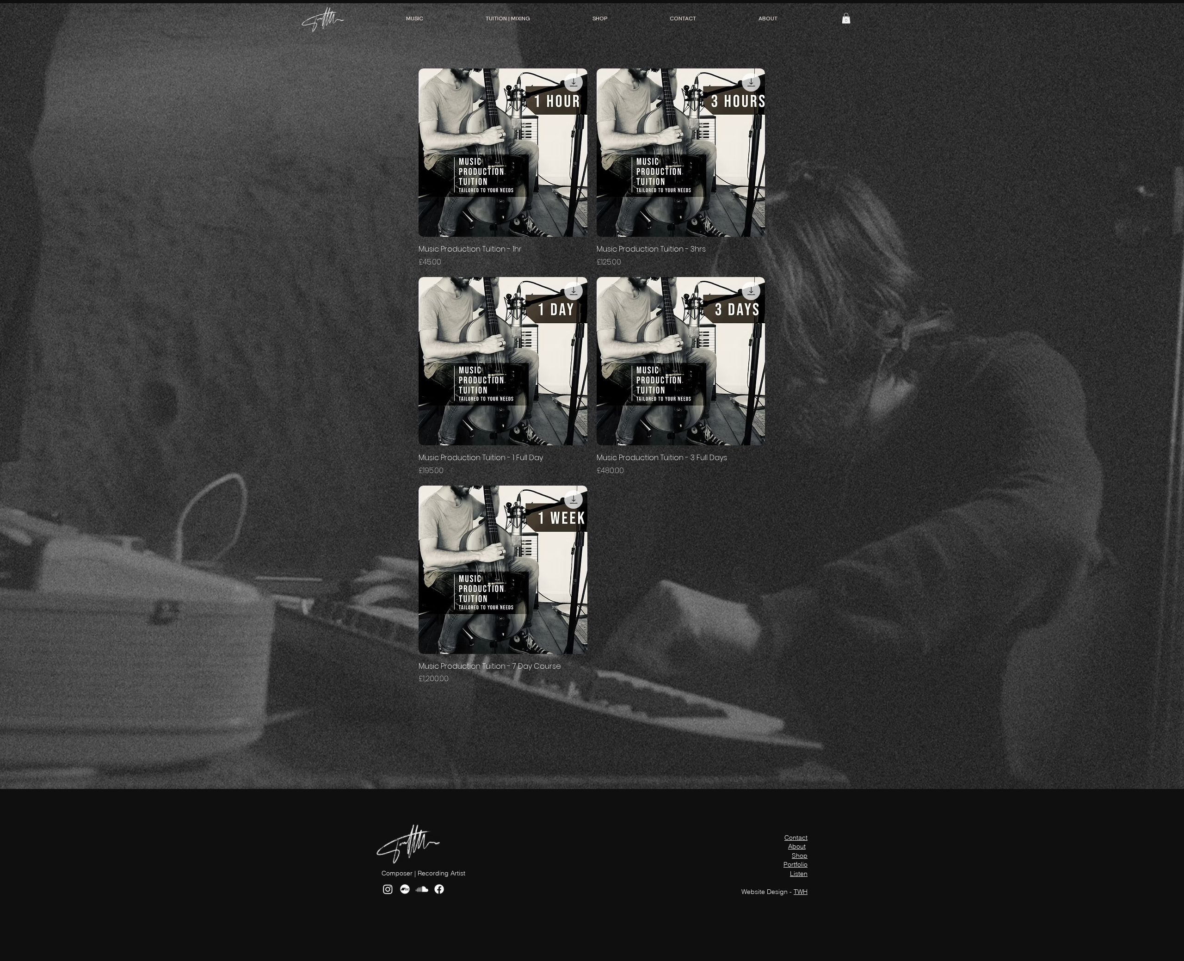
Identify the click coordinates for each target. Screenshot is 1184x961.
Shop (800, 855)
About (797, 846)
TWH (801, 891)
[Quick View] (503, 152)
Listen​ (799, 873)
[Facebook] (439, 889)
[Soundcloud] (422, 889)
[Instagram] (388, 889)
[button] (415, 18)
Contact (796, 837)
